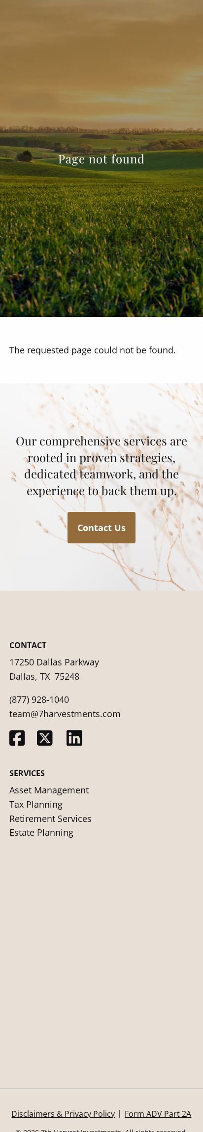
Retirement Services (50, 818)
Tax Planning (36, 804)
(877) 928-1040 (39, 699)
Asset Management (49, 790)
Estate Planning (41, 832)
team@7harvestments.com (65, 714)
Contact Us (101, 528)
